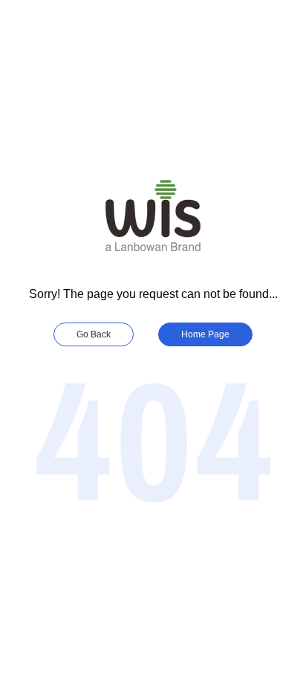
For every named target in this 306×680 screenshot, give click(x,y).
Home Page (205, 334)
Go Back (93, 334)
